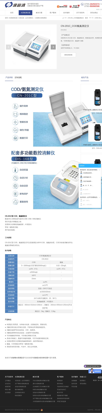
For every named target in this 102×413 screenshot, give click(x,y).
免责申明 (90, 410)
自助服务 (74, 380)
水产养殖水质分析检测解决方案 (42, 398)
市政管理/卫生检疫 (63, 386)
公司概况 (8, 380)
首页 (11, 12)
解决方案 (39, 12)
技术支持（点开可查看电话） (89, 197)
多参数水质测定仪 (17, 358)
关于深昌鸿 (80, 12)
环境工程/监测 (61, 401)
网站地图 (98, 410)
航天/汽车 (60, 392)
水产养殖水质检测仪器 (22, 383)
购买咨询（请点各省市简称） (89, 170)
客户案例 (53, 12)
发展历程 (8, 386)
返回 (86, 18)
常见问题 (74, 386)
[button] (53, 47)
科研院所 (60, 380)
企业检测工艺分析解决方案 (41, 386)
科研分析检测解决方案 (40, 389)
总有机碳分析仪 (20, 392)
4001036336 (68, 55)
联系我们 (82, 380)
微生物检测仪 (19, 389)
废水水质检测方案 (38, 383)
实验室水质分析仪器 (41, 358)
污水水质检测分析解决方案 (41, 380)
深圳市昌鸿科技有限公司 (24, 4)
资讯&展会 (94, 12)
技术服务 (66, 12)
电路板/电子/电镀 (62, 395)
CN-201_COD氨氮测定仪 (76, 18)
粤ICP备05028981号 (33, 410)
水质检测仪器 (25, 12)
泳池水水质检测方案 (39, 392)
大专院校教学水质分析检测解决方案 (44, 401)
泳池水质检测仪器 (20, 386)
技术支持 (74, 383)
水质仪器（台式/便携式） (26, 18)
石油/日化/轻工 (61, 389)
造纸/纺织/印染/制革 (63, 398)
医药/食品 (60, 383)
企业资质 (8, 392)
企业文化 (8, 383)
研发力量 (8, 389)
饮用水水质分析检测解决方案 (42, 395)
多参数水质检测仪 (41, 18)
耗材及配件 (18, 395)
